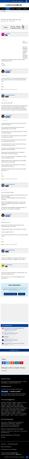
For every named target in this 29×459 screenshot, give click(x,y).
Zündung (21, 415)
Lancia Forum (24, 431)
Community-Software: (9, 452)
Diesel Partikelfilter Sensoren (11, 333)
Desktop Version (14, 350)
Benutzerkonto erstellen (10, 294)
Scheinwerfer (7, 412)
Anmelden (21, 294)
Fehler (14, 405)
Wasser (12, 415)
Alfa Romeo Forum (5, 432)
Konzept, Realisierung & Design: (11, 454)
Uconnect (18, 413)
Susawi (5, 331)
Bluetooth (9, 402)
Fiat (22, 405)
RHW (2, 412)
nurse (2, 410)
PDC (11, 410)
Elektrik (14, 403)
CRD (2, 403)
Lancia (2, 408)
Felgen (18, 405)
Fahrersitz (9, 405)
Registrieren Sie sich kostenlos (10, 289)
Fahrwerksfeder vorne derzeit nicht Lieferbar (14, 343)
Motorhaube (13, 409)
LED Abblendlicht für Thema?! (11, 340)
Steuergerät (3, 413)
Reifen (22, 410)
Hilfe (12, 406)
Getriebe (3, 406)
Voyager (7, 415)
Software (14, 412)
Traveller (4, 21)
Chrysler (24, 402)
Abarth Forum (10, 431)
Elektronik (19, 403)
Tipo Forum (3, 422)
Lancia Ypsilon (24, 408)
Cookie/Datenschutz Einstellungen (8, 449)
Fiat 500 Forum (20, 422)
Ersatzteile (3, 405)
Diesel (5, 403)
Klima (15, 406)
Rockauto (6, 336)
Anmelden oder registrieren (17, 1)
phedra (14, 410)
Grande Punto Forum (5, 425)
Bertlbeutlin (6, 334)
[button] (26, 1)
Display (9, 403)
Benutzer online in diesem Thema (13, 368)
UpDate (2, 415)
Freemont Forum (15, 425)
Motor (7, 409)
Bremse (14, 402)
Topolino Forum (4, 426)
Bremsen (19, 402)
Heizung (8, 406)
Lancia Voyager (16, 408)
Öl (25, 415)
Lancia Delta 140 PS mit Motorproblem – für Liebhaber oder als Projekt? (14, 329)
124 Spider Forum (11, 422)
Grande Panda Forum (14, 426)
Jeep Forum (17, 431)
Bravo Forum (12, 423)
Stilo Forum (18, 423)
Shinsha (5, 341)
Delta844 (6, 344)
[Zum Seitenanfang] (27, 457)
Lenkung (3, 409)
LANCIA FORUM (14, 5)
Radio (19, 410)
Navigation (22, 409)
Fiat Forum (3, 431)
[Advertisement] (15, 15)
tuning (13, 413)
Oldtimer (7, 410)
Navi (18, 409)
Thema (9, 413)
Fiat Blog (3, 437)
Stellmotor (19, 412)
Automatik (3, 402)
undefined (24, 413)
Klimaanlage (21, 406)
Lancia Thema (8, 408)
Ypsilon (16, 415)
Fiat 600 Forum (4, 423)
